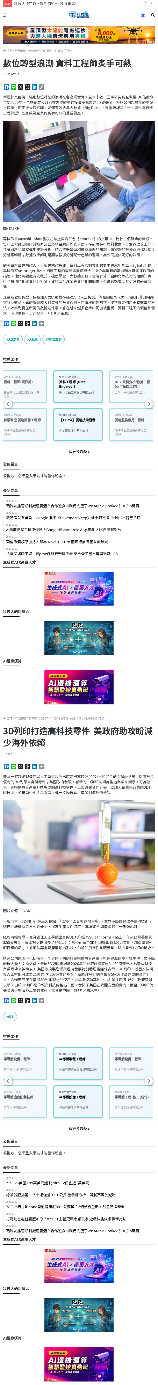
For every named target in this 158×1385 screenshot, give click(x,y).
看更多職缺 (78, 451)
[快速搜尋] (153, 16)
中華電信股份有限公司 (73, 430)
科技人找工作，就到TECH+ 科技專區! (45, 3)
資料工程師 (54, 339)
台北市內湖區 (69, 376)
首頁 (9, 51)
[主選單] (5, 16)
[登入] (143, 17)
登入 (29, 475)
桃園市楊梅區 (69, 414)
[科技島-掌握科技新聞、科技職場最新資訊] (79, 14)
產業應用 (20, 51)
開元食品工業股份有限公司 (76, 392)
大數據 (33, 339)
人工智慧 (14, 339)
